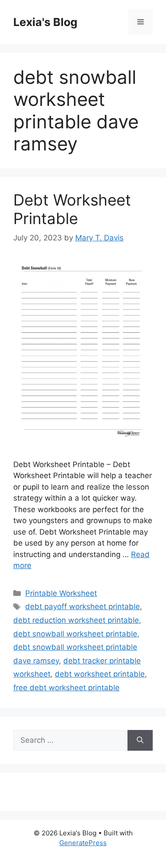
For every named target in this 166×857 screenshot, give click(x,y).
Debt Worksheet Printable (72, 209)
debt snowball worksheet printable (75, 633)
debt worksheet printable (100, 674)
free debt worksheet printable (66, 687)
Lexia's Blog (45, 22)
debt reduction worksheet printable (76, 620)
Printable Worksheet (61, 593)
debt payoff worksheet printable (82, 606)
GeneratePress (83, 842)
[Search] (140, 740)
